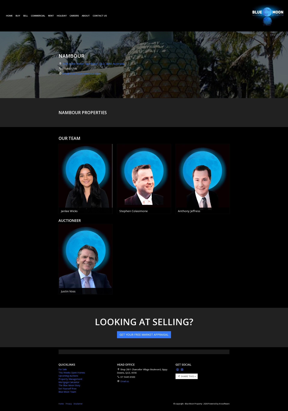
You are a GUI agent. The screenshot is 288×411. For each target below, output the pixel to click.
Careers (74, 15)
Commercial (38, 15)
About (86, 15)
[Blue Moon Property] (268, 15)
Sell (25, 15)
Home (9, 15)
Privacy (69, 403)
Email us (124, 381)
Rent (51, 15)
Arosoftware (224, 403)
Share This (187, 376)
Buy (18, 15)
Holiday (62, 15)
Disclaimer (78, 403)
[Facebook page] (178, 370)
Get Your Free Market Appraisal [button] (144, 335)
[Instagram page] (182, 370)
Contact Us (100, 15)
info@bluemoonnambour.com (81, 73)
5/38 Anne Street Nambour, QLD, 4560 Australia (93, 63)
